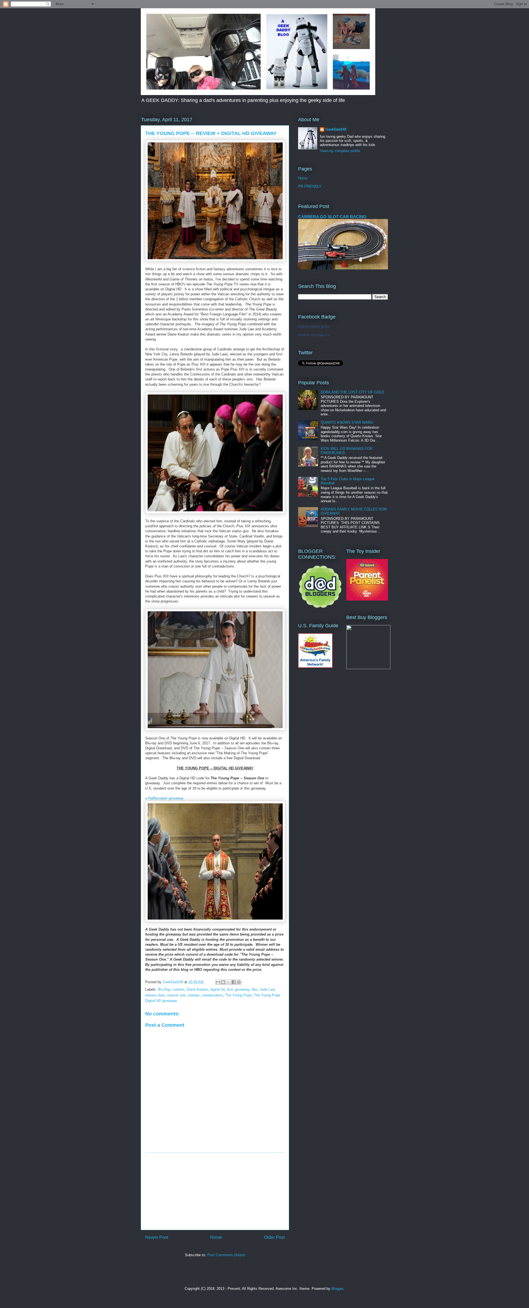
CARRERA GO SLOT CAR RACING (332, 216)
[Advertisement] (215, 1191)
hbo (254, 989)
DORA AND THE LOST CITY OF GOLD (352, 392)
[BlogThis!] (223, 982)
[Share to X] (228, 982)
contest (178, 989)
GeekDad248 (335, 129)
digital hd (217, 989)
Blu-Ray (164, 989)
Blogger (337, 1289)
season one (176, 995)
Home (216, 1237)
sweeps (194, 995)
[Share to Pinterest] (239, 982)
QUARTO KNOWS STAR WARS (347, 422)
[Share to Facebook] (233, 982)
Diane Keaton (197, 989)
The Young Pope (238, 995)
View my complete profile (340, 151)
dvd (230, 989)
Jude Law (267, 989)
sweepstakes (212, 995)
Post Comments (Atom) (226, 1255)
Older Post (274, 1237)
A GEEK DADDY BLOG (314, 326)
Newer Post (156, 1237)
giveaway (242, 989)
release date (155, 995)
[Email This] (218, 982)
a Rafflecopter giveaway (164, 798)
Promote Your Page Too (314, 335)
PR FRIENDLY (310, 186)
